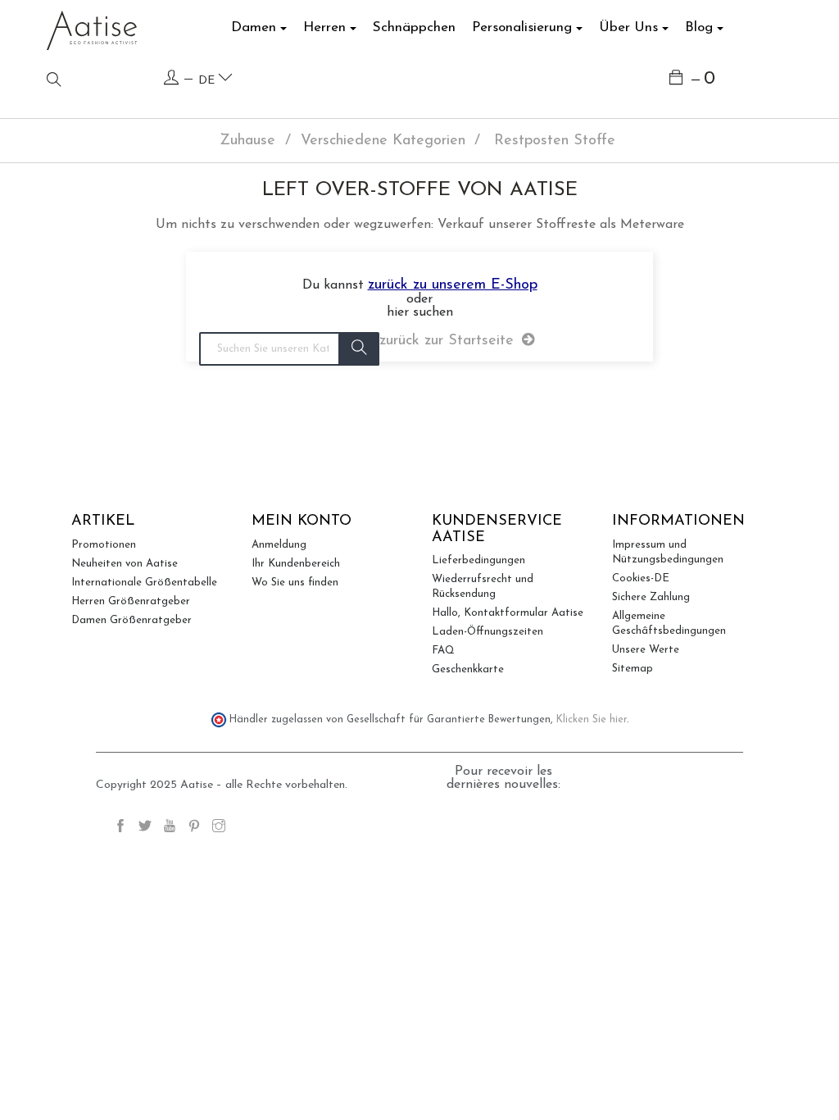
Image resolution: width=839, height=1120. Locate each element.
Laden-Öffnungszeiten (487, 631)
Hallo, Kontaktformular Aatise (507, 613)
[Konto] (171, 78)
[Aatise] (92, 29)
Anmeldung (279, 545)
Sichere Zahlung (651, 597)
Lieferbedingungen (478, 560)
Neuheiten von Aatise (124, 563)
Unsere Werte (645, 649)
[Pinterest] (194, 828)
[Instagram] (218, 828)
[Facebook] (120, 828)
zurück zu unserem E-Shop (452, 285)
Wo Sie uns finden (295, 582)
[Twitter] (145, 828)
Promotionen (103, 545)
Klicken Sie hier (591, 720)
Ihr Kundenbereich (296, 563)
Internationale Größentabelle (144, 582)
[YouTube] (169, 828)
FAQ (443, 650)
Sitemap (632, 668)
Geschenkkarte (468, 669)
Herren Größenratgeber (130, 601)
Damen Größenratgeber (131, 620)
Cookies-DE (640, 578)
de (208, 81)
